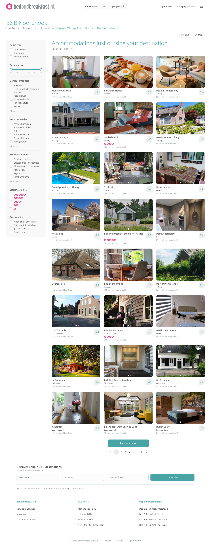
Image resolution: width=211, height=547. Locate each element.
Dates (104, 6)
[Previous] (56, 72)
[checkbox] (11, 49)
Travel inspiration (26, 519)
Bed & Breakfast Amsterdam (154, 508)
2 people (115, 6)
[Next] (96, 72)
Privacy (108, 540)
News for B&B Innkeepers (91, 524)
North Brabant (86, 28)
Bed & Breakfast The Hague (153, 524)
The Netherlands (107, 28)
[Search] (124, 6)
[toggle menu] (201, 6)
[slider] (11, 69)
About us (21, 514)
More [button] (12, 110)
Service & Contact (26, 508)
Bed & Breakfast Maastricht (153, 519)
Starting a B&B (85, 519)
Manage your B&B (87, 508)
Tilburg (71, 28)
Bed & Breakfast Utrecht (151, 514)
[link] (31, 6)
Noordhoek (91, 6)
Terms (120, 540)
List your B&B (85, 514)
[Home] (18, 489)
